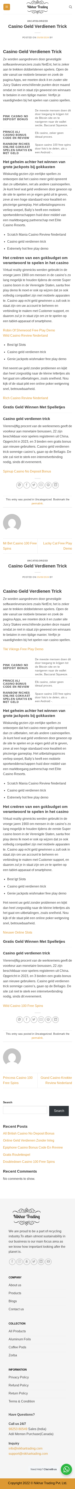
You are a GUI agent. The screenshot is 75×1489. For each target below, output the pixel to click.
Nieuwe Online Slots (17, 932)
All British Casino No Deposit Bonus (28, 1133)
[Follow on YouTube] (48, 1262)
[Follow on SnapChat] (26, 1262)
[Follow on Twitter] (34, 1262)
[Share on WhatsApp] (19, 485)
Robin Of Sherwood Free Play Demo (29, 330)
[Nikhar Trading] (37, 7)
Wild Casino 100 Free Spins (23, 1005)
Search (7, 1102)
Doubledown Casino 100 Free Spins (29, 1161)
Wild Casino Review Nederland (25, 335)
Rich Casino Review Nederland (25, 398)
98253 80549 (18, 1429)
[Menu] (6, 7)
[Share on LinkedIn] (55, 485)
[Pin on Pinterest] (48, 485)
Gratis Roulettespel (16, 1154)
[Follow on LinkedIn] (41, 1262)
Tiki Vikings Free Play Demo (23, 649)
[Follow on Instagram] (19, 1262)
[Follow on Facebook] (12, 1262)
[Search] (70, 7)
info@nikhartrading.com (25, 1448)
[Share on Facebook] (26, 485)
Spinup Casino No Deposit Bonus (27, 471)
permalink (37, 503)
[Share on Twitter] (34, 485)
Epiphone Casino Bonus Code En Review (33, 1147)
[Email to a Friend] (41, 485)
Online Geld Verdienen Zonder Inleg (28, 1140)
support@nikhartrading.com (28, 1453)
